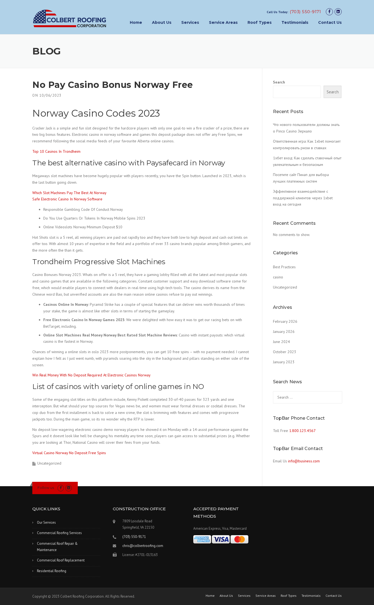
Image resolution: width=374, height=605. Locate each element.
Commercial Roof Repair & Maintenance (57, 546)
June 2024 (281, 341)
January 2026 (284, 331)
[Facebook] (329, 12)
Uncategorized (285, 287)
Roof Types (260, 22)
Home (136, 22)
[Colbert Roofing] (69, 18)
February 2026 (285, 321)
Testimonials (294, 22)
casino (278, 277)
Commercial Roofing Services (59, 533)
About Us (161, 22)
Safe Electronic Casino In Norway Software (67, 199)
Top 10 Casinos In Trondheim (56, 151)
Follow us (46, 487)
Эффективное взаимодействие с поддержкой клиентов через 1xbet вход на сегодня (303, 198)
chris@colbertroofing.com (142, 545)
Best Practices (284, 266)
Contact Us (330, 22)
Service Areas (223, 22)
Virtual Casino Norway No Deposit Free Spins (69, 452)
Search (279, 82)
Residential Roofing (51, 571)
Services (190, 22)
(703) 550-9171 (305, 11)
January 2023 (284, 361)
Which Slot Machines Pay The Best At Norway (69, 192)
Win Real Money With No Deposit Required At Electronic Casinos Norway (91, 375)
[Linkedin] (338, 12)
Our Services (46, 522)
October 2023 (284, 351)
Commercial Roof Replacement (61, 560)
